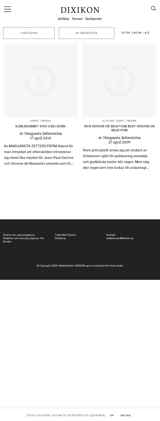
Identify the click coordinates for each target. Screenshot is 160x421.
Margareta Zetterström (43, 133)
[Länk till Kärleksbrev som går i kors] (41, 80)
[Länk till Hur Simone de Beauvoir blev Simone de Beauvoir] (119, 80)
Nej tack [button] (126, 415)
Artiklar (64, 18)
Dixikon (80, 10)
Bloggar (108, 121)
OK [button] (112, 415)
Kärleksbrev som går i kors (40, 126)
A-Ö (147, 32)
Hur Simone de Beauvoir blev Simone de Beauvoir (119, 128)
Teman (77, 18)
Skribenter (93, 18)
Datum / (138, 32)
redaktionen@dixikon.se (120, 238)
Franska (45, 121)
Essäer (34, 121)
